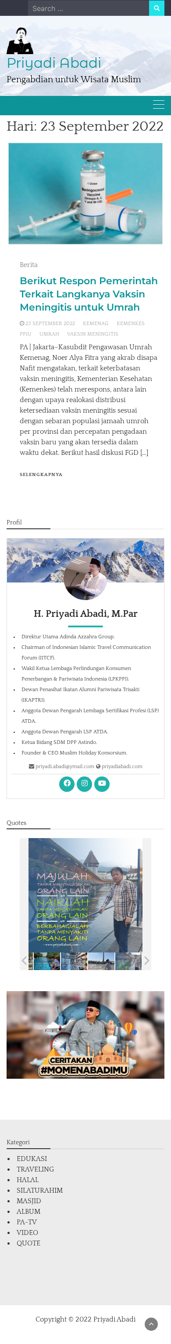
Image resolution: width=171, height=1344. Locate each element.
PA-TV (27, 1222)
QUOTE (28, 1243)
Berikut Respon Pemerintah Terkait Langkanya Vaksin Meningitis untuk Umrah (89, 294)
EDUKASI (32, 1159)
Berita (29, 265)
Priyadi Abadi (54, 63)
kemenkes (131, 323)
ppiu (26, 334)
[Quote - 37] (101, 961)
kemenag (96, 323)
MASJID (29, 1201)
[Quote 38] (74, 961)
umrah (49, 334)
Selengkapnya (41, 474)
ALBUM (28, 1212)
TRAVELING (35, 1169)
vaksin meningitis (92, 334)
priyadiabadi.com (121, 766)
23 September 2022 (50, 323)
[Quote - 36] (128, 961)
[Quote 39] (47, 961)
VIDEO (27, 1233)
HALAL (28, 1180)
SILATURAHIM (40, 1190)
